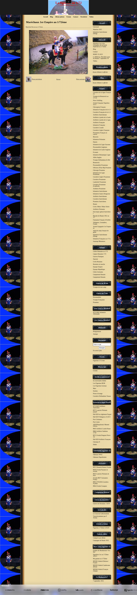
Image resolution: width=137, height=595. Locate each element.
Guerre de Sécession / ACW (101, 503)
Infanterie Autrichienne (100, 191)
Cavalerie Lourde (98, 127)
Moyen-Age (102, 367)
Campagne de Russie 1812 (101, 540)
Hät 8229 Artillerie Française (102, 439)
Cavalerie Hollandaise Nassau (102, 396)
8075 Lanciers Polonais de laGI (101, 474)
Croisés (95, 370)
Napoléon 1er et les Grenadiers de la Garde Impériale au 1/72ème (100, 45)
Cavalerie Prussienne (99, 179)
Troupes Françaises (99, 300)
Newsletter (83, 17)
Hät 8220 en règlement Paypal (102, 414)
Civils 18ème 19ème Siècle (101, 206)
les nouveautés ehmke (99, 381)
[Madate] (27, 590)
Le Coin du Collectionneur (101, 513)
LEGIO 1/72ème (102, 524)
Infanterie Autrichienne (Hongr (100, 32)
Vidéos (91, 17)
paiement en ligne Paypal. (102, 402)
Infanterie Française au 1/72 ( (102, 239)
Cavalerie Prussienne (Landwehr (99, 185)
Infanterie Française (99, 125)
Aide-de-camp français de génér (101, 231)
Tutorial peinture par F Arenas (100, 517)
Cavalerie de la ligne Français (102, 93)
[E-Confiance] (96, 590)
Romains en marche (99, 264)
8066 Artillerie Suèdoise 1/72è (100, 432)
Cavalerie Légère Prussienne (101, 177)
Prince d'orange (97, 393)
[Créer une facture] (79, 590)
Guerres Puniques (98, 256)
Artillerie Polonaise (99, 209)
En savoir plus (97, 350)
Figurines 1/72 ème (99, 360)
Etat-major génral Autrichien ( (101, 212)
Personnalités (97, 297)
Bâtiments (102, 327)
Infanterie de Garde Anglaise (101, 150)
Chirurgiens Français (99, 107)
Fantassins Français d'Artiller (102, 220)
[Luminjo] (114, 590)
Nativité (95, 259)
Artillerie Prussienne (99, 188)
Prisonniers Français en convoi (100, 133)
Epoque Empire (98, 267)
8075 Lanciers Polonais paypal (100, 411)
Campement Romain (99, 274)
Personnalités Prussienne (100, 165)
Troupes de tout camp (99, 287)
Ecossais (95, 152)
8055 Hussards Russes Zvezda (102, 467)
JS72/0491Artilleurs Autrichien (99, 407)
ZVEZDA (102, 463)
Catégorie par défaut (99, 538)
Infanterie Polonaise (99, 139)
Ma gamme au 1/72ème (100, 558)
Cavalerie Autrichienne (100, 199)
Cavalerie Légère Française (101, 130)
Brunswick (96, 162)
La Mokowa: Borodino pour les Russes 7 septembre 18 (101, 57)
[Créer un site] (10, 590)
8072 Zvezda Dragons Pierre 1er (101, 436)
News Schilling (97, 100)
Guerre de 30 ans (102, 283)
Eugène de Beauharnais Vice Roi (101, 551)
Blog (51, 17)
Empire (102, 88)
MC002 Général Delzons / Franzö (101, 562)
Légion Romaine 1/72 (99, 254)
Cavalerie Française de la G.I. (102, 112)
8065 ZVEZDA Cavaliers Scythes (100, 482)
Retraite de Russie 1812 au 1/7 (101, 216)
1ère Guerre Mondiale (102, 320)
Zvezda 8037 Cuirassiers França (100, 478)
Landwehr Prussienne (99, 182)
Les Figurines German (99, 386)
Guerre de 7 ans (102, 293)
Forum (68, 17)
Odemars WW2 (97, 454)
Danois (95, 142)
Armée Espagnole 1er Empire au (102, 227)
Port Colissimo (97, 419)
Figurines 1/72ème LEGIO (101, 528)
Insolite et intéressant (102, 377)
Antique (102, 247)
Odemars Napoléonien (99, 457)
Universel (96, 27)
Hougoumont (97, 331)
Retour (58, 79)
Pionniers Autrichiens (99, 201)
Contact (75, 17)
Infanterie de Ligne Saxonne (101, 144)
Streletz (95, 391)
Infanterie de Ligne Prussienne (99, 173)
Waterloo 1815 (97, 29)
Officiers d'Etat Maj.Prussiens (102, 168)
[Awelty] (62, 590)
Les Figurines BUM (99, 383)
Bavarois (95, 137)
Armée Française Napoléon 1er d (101, 103)
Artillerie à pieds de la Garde (102, 117)
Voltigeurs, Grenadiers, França (100, 223)
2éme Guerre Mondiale (102, 308)
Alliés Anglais (97, 157)
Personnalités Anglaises (100, 147)
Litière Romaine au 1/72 (100, 251)
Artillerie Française (99, 122)
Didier (95, 444)
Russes (95, 204)
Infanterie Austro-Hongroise (101, 194)
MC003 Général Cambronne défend (101, 566)
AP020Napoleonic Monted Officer (101, 425)
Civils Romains (97, 261)
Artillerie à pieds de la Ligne (101, 120)
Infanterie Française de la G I (102, 109)
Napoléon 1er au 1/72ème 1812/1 (101, 555)
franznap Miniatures (99, 241)
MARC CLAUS (98, 54)
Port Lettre (96, 422)
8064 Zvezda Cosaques (100, 486)
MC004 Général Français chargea (100, 570)
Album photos (59, 17)
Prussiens (96, 302)
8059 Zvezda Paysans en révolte (100, 470)
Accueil (45, 17)
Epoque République (99, 269)
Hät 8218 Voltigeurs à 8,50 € (101, 417)
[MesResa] (44, 590)
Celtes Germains (98, 272)
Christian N (96, 442)
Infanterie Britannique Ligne (101, 155)
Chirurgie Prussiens (99, 170)
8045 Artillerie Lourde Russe (102, 428)
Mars (94, 388)
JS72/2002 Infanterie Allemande (99, 313)
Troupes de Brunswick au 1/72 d (100, 97)
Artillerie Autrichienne (100, 115)
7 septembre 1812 (98, 581)
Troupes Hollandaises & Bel (101, 160)
